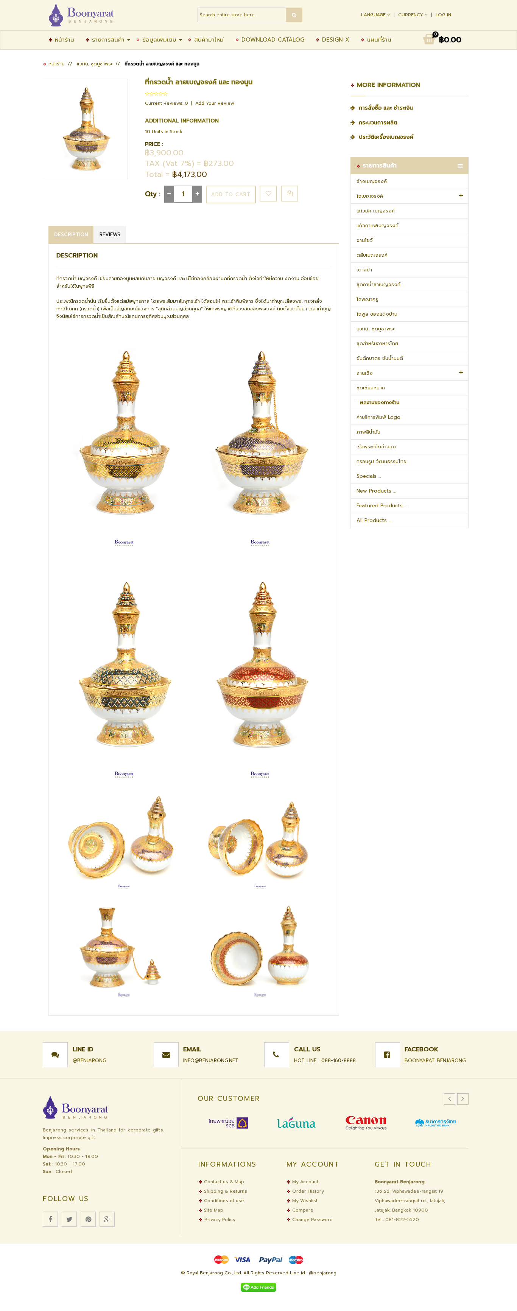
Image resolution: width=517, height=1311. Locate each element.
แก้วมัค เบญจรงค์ (376, 210)
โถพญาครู (367, 299)
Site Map (212, 1210)
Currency (411, 14)
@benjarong (89, 1060)
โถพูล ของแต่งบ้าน (377, 314)
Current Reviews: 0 (167, 103)
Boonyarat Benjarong (435, 1060)
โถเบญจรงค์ (370, 196)
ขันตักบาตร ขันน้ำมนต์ (380, 358)
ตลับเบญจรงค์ (372, 255)
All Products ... (374, 520)
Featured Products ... (382, 505)
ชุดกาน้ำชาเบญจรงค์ (378, 284)
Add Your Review (214, 103)
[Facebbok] (50, 1219)
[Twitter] (69, 1219)
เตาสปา (364, 269)
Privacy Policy (219, 1219)
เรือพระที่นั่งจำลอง (376, 446)
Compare (302, 1210)
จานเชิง (365, 373)
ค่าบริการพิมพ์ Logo (378, 417)
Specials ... (369, 476)
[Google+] (107, 1219)
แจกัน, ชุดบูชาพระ (94, 63)
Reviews (110, 234)
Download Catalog (271, 40)
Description (71, 234)
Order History (307, 1191)
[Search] (294, 15)
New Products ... (376, 490)
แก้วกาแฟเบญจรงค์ (378, 225)
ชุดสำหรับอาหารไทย (377, 343)
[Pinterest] (88, 1219)
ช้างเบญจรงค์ (372, 181)
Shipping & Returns (224, 1191)
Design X (334, 40)
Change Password (312, 1219)
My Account (304, 1181)
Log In (443, 14)
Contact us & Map (223, 1181)
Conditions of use (223, 1200)
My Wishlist (304, 1200)
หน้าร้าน (63, 40)
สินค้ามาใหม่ (208, 40)
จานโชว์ (365, 240)
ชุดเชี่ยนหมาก (371, 387)
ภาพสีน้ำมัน (368, 431)
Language (374, 14)
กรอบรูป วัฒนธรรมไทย (381, 461)
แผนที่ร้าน (378, 40)
